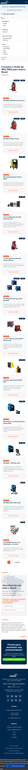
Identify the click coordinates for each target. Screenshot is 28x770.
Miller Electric (6, 46)
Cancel (3, 59)
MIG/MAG (6, 98)
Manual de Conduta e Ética (14, 750)
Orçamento (14, 737)
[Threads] (12, 700)
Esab (4, 50)
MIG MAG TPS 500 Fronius (11, 138)
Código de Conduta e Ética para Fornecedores (14, 748)
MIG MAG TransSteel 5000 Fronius (14, 100)
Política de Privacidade (14, 745)
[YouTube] (20, 696)
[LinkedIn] (16, 696)
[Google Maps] (20, 700)
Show (4, 57)
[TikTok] (8, 700)
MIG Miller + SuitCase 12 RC (11, 463)
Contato (14, 734)
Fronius (5, 52)
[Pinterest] (16, 700)
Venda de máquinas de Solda (14, 729)
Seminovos (5, 40)
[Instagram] (11, 696)
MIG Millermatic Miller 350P (12, 502)
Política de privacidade (17, 766)
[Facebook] (7, 696)
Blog (14, 732)
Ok (7, 766)
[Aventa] (5, 2)
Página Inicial (5, 6)
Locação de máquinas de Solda (14, 727)
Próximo (17, 562)
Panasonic (5, 53)
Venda (22, 80)
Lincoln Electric (6, 48)
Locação (16, 80)
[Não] (1, 769)
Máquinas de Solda (7, 38)
